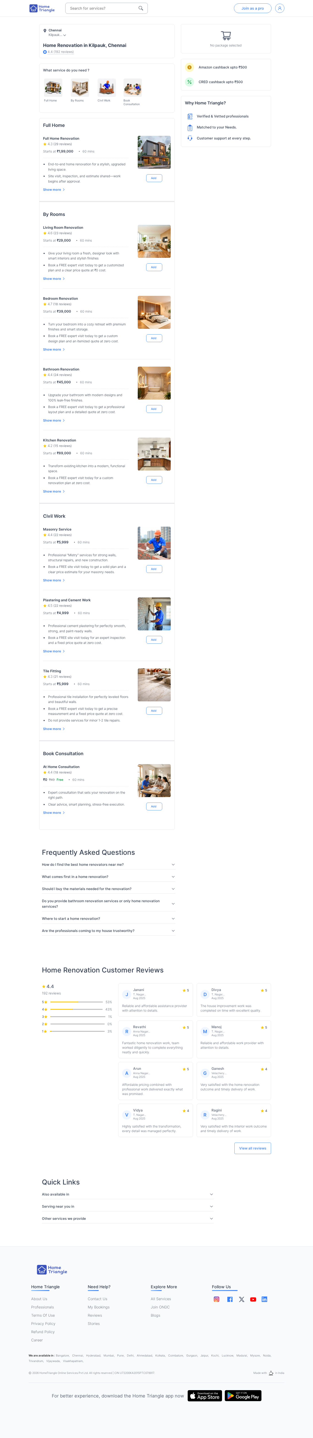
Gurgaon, (192, 1355)
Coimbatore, (176, 1355)
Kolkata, (160, 1355)
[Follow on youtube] (253, 1299)
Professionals (42, 1307)
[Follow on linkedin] (264, 1299)
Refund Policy (43, 1331)
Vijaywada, (53, 1361)
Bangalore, (63, 1355)
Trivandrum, (36, 1361)
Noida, (267, 1355)
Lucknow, (228, 1355)
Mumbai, (109, 1355)
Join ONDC (160, 1307)
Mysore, (255, 1355)
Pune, (121, 1355)
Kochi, (215, 1355)
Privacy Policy (43, 1323)
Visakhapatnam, (73, 1361)
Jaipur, (204, 1355)
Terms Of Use (43, 1315)
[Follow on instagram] (216, 1299)
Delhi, (131, 1355)
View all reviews (252, 1148)
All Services (161, 1298)
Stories (94, 1323)
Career (37, 1340)
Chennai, (78, 1355)
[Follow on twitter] (241, 1299)
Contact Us (97, 1298)
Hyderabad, (94, 1355)
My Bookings (99, 1307)
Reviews (95, 1315)
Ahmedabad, (145, 1355)
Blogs (155, 1315)
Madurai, (242, 1355)
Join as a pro (253, 8)
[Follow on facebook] (230, 1299)
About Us (39, 1298)
